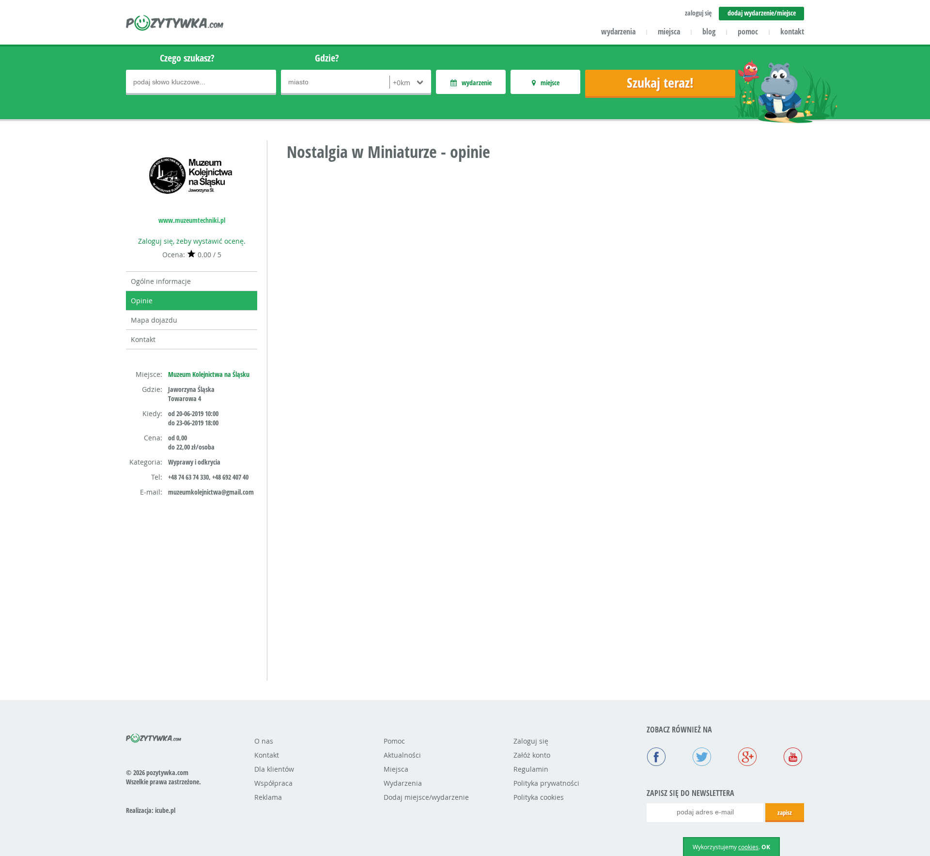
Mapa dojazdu (154, 320)
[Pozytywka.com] (154, 736)
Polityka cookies (538, 797)
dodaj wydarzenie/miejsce (762, 12)
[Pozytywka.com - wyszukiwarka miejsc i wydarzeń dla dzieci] (175, 24)
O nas (263, 741)
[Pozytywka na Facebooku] (656, 757)
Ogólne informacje (161, 281)
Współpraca (273, 783)
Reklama (268, 797)
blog (708, 31)
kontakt (792, 31)
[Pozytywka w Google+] (747, 757)
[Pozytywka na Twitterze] (702, 757)
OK (765, 847)
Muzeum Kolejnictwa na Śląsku (208, 374)
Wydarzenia (403, 783)
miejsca (669, 31)
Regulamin (530, 769)
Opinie (142, 300)
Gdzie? (327, 57)
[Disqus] (545, 293)
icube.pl (165, 810)
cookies (748, 847)
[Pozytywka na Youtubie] (793, 757)
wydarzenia (618, 31)
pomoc (748, 31)
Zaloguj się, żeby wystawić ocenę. (192, 241)
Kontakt (143, 339)
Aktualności (402, 755)
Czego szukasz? (187, 57)
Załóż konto (531, 755)
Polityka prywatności (546, 783)
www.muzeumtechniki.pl (191, 220)
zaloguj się (698, 12)
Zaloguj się (530, 741)
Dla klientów (274, 769)
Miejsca (396, 769)
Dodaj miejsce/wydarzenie (426, 797)
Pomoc (394, 741)
